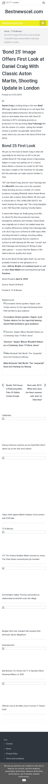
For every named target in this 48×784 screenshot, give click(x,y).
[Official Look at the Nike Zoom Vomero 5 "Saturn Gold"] (24, 693)
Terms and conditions (15, 759)
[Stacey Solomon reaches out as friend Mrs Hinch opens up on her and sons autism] (24, 430)
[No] (44, 773)
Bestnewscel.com (24, 11)
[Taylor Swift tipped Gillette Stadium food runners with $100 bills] (24, 484)
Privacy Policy (11, 754)
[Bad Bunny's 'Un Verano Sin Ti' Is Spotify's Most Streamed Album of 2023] (24, 658)
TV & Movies (16, 31)
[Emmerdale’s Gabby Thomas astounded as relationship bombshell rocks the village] (24, 580)
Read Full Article (16, 284)
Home (6, 31)
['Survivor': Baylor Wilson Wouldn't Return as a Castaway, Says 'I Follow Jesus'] (24, 334)
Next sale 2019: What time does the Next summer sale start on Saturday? (34, 392)
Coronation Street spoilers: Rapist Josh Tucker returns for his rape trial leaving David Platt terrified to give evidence (22, 320)
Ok (24, 780)
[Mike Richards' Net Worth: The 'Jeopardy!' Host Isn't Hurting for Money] (24, 355)
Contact (9, 744)
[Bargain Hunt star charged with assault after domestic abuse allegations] (24, 617)
